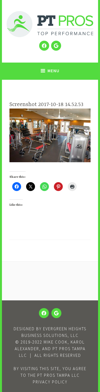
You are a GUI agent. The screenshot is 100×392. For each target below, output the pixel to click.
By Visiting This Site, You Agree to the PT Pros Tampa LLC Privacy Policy (50, 375)
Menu (53, 70)
